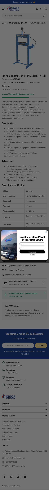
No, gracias (32, 254)
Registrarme (32, 252)
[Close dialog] (46, 232)
